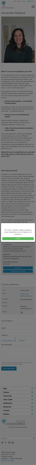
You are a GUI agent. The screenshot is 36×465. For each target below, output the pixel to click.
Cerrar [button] (18, 238)
